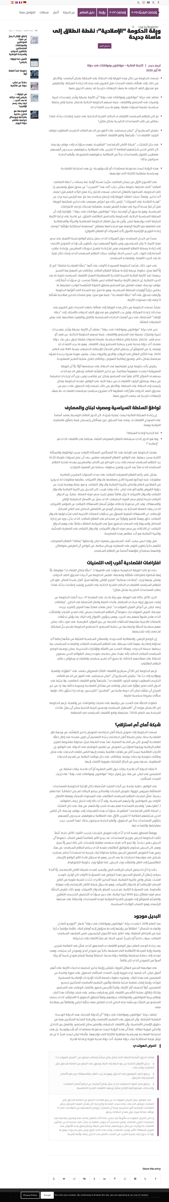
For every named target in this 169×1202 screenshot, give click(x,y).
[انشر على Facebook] (155, 1179)
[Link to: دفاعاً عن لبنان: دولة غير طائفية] (34, 86)
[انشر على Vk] (84, 1179)
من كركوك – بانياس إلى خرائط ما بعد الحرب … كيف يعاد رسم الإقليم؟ (18, 100)
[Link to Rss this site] (138, 2)
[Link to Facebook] (158, 2)
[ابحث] (133, 27)
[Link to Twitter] (153, 2)
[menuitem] (144, 12)
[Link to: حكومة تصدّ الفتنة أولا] (34, 74)
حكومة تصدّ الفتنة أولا (18, 72)
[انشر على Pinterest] (115, 1179)
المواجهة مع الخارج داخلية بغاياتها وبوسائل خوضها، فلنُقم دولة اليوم (18, 117)
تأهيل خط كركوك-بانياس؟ (18, 60)
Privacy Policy (30, 1195)
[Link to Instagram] (143, 2)
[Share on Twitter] (135, 1179)
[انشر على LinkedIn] (105, 1179)
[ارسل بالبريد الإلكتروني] (64, 1179)
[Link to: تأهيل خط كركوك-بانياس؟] (34, 63)
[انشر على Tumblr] (94, 1179)
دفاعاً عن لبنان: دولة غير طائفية (18, 84)
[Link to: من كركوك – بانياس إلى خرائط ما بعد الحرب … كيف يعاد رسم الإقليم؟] (34, 98)
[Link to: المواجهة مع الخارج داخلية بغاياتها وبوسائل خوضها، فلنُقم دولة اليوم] (34, 115)
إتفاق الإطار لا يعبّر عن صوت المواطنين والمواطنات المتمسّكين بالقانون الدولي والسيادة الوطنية (18, 45)
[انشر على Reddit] (74, 1179)
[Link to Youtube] (148, 2)
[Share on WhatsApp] (125, 1179)
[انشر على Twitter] (145, 1179)
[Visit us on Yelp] (54, 1179)
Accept (47, 1195)
